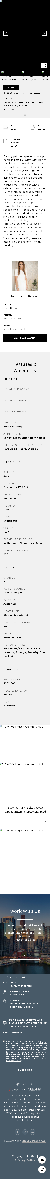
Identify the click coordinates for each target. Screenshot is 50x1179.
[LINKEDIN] (32, 1132)
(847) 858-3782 (12, 318)
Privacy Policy (14, 1061)
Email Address (13, 1032)
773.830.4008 (17, 994)
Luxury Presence (34, 1141)
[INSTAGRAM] (25, 1132)
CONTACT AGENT (25, 338)
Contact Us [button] (25, 955)
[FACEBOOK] (17, 1132)
